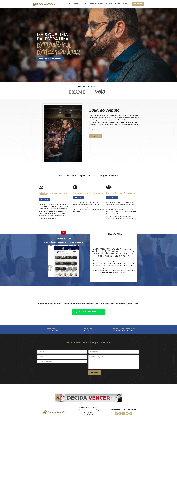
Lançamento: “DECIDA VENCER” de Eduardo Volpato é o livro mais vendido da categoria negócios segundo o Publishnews (113, 252)
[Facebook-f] (116, 413)
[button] (50, 59)
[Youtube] (127, 413)
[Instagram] (123, 413)
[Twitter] (120, 413)
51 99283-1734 (88, 414)
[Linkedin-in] (130, 413)
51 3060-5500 (88, 412)
